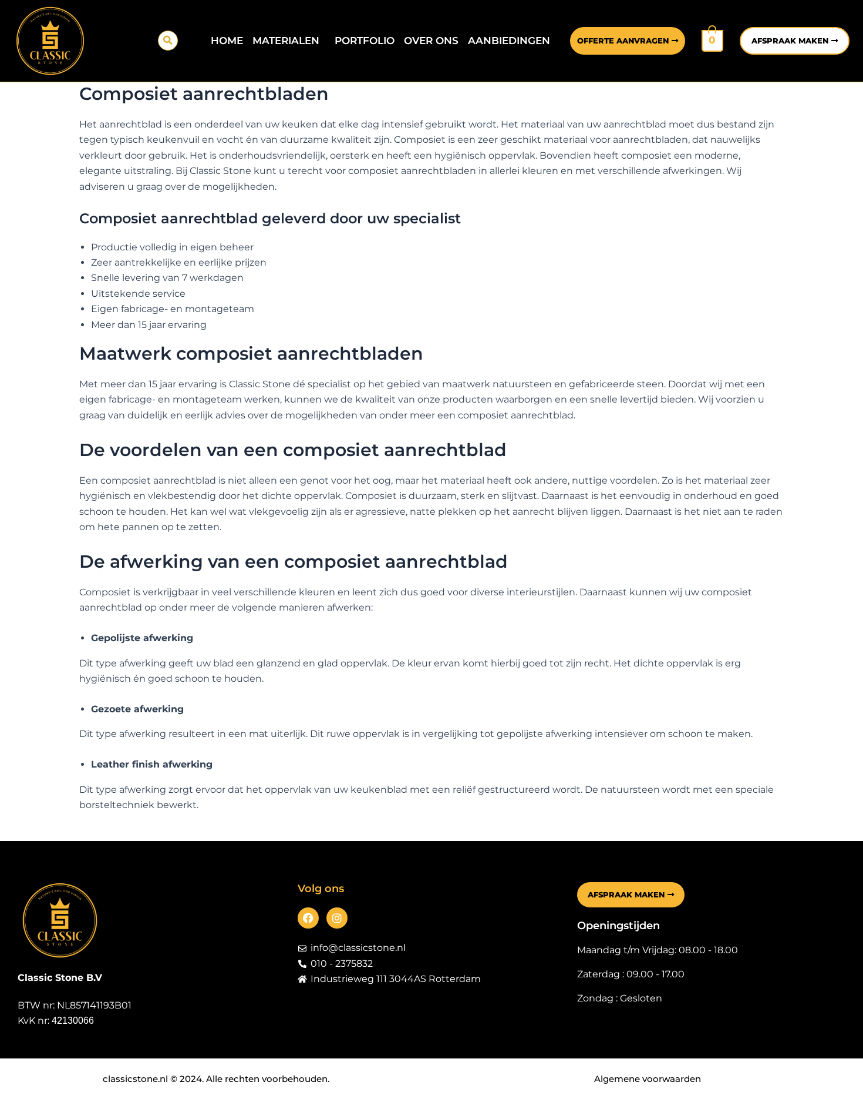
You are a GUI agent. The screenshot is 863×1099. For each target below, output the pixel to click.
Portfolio (365, 40)
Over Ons (431, 40)
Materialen (285, 40)
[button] (168, 41)
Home (227, 40)
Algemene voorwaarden (647, 1078)
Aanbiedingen (509, 40)
